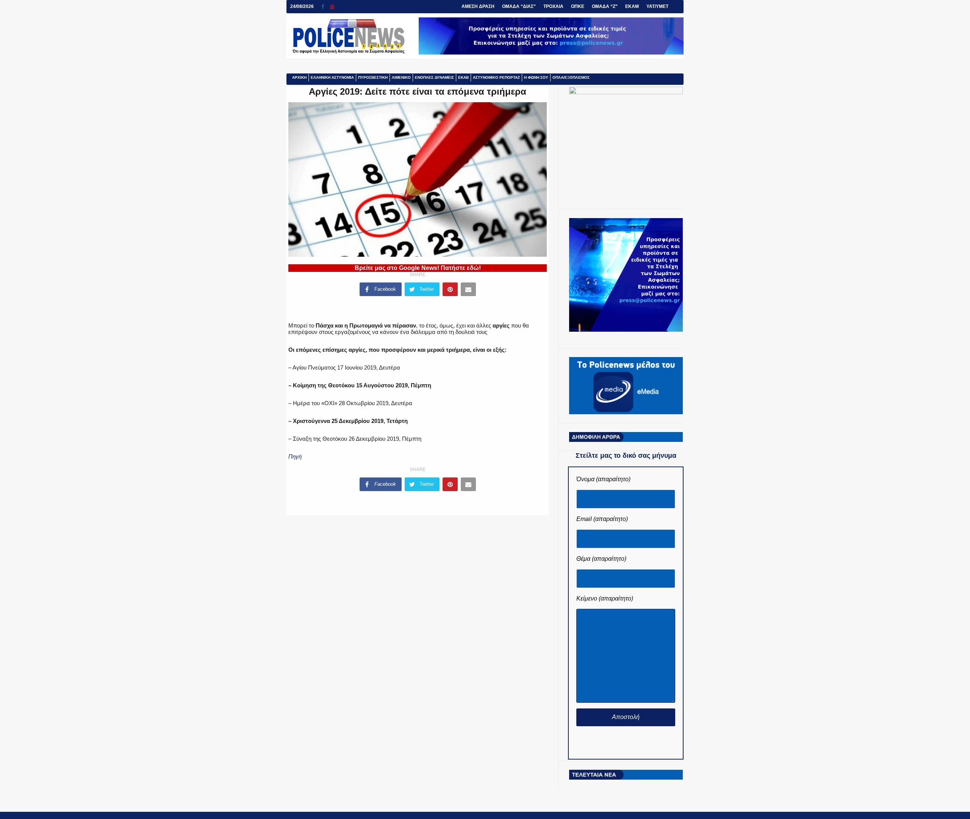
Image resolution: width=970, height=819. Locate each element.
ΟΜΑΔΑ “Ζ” (605, 6)
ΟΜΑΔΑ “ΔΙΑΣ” (519, 6)
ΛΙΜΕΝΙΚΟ (401, 77)
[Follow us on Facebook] (325, 6)
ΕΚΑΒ (463, 77)
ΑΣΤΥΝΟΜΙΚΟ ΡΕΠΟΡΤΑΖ (496, 77)
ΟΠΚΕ (577, 6)
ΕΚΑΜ (632, 6)
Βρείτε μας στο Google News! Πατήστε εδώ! (418, 268)
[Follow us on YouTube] (332, 6)
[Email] (468, 289)
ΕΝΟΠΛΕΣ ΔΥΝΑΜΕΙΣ (434, 77)
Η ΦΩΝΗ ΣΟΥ (536, 77)
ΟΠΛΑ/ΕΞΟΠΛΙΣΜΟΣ (571, 77)
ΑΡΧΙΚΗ (299, 77)
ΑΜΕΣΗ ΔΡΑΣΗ (478, 6)
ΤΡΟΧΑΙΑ (553, 6)
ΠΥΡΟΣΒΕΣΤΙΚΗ (373, 77)
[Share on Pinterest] (450, 289)
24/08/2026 (302, 6)
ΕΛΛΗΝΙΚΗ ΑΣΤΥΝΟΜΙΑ (332, 77)
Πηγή (295, 456)
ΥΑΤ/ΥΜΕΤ (657, 6)
